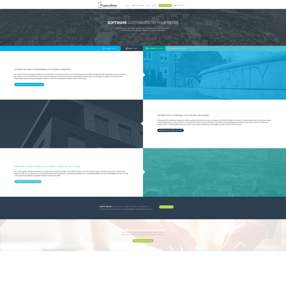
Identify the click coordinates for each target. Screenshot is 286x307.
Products (134, 5)
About (127, 5)
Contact (154, 5)
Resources (141, 5)
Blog (148, 5)
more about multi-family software (170, 130)
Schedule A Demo (165, 5)
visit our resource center (143, 240)
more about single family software (28, 181)
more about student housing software (29, 84)
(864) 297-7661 (180, 5)
